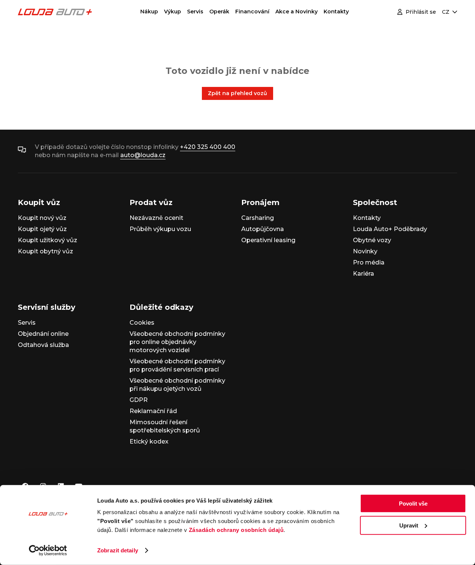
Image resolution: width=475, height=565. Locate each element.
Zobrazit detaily (117, 550)
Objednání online (43, 333)
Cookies (142, 322)
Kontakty (336, 11)
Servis (195, 11)
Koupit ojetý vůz (42, 229)
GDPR (139, 399)
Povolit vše (413, 503)
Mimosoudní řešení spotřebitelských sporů (165, 426)
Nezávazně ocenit (156, 217)
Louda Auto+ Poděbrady (390, 229)
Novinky (365, 251)
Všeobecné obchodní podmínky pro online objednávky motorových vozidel (177, 342)
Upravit (408, 525)
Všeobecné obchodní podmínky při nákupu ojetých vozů (177, 384)
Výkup (172, 11)
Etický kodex (149, 441)
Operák (219, 11)
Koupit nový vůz (42, 217)
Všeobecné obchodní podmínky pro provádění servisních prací (177, 365)
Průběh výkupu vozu (160, 229)
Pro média (368, 262)
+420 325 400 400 (207, 146)
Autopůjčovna (262, 229)
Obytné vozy (372, 240)
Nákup (149, 11)
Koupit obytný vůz (45, 251)
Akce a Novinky (296, 11)
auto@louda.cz (143, 155)
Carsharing (257, 217)
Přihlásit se (421, 12)
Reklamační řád (153, 411)
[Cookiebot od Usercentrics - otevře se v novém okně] (48, 550)
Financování (252, 11)
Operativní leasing (268, 240)
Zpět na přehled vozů (237, 93)
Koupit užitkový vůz (47, 240)
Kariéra (363, 273)
